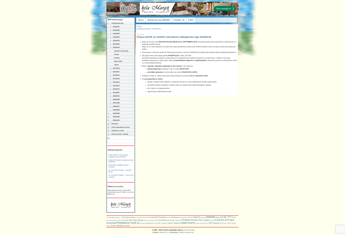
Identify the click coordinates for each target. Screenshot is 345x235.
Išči (108, 138)
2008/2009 (116, 99)
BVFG (191, 217)
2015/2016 (116, 75)
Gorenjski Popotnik (111, 220)
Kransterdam (162, 220)
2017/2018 (116, 68)
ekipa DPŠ (219, 217)
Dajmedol (203, 217)
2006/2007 (116, 106)
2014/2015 (116, 78)
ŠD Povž (205, 223)
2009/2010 (116, 96)
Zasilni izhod (199, 223)
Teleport (176, 223)
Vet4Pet (191, 223)
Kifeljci (135, 220)
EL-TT (227, 217)
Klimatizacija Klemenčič (150, 220)
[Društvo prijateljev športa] (121, 8)
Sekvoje (142, 223)
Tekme (116, 65)
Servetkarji (147, 223)
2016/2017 (116, 72)
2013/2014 (116, 82)
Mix (173, 220)
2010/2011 (116, 92)
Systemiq (164, 223)
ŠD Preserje (214, 223)
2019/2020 (116, 44)
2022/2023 (116, 40)
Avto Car (168, 217)
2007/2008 (116, 103)
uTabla (183, 223)
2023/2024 (116, 37)
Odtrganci (178, 220)
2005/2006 (116, 110)
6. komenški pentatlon (113, 217)
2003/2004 (116, 117)
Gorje (119, 220)
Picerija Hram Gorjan (200, 220)
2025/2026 (116, 30)
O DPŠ (191, 20)
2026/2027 (116, 26)
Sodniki (117, 58)
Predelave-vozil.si (127, 222)
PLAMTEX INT (221, 220)
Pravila (116, 54)
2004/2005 (116, 113)
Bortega (175, 217)
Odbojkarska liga (117, 23)
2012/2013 (116, 85)
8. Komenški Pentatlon (141, 217)
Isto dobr (128, 220)
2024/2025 (116, 33)
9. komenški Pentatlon (157, 217)
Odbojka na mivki (117, 130)
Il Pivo (123, 220)
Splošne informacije (121, 51)
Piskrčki (212, 220)
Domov (139, 26)
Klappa (140, 220)
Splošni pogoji (189, 230)
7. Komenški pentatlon (128, 217)
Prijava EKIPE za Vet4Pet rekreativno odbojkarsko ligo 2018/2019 (174, 37)
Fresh (233, 217)
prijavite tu (111, 194)
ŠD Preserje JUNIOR (226, 223)
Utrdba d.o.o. (164, 232)
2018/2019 (116, 47)
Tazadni (170, 223)
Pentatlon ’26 (179, 20)
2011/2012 (116, 89)
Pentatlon (114, 123)
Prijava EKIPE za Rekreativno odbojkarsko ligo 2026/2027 (118, 156)
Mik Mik (169, 220)
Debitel (210, 216)
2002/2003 (116, 120)
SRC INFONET (156, 223)
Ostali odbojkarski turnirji (120, 127)
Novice (141, 20)
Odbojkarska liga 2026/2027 (158, 20)
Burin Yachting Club (183, 217)
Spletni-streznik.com (186, 232)
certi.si (196, 217)
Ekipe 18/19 (118, 61)
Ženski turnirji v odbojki (119, 134)
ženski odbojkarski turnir (120, 226)
